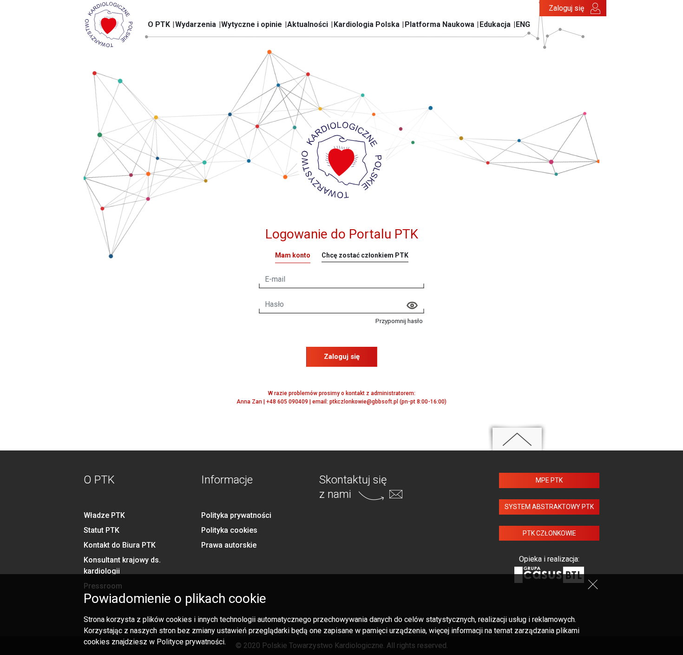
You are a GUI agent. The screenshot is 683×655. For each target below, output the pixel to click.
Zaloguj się (566, 8)
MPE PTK (549, 480)
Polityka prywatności (236, 515)
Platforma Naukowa (439, 24)
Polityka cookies (229, 530)
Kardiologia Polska (367, 24)
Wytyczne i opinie (251, 24)
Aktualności (307, 24)
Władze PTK (104, 515)
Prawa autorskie (228, 545)
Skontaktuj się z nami (353, 487)
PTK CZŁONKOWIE (549, 533)
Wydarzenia (195, 24)
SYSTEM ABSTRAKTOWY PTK (549, 506)
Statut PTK (101, 530)
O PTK (159, 24)
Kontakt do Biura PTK (120, 545)
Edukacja (495, 24)
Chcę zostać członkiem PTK (365, 255)
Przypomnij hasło (399, 320)
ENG (523, 24)
